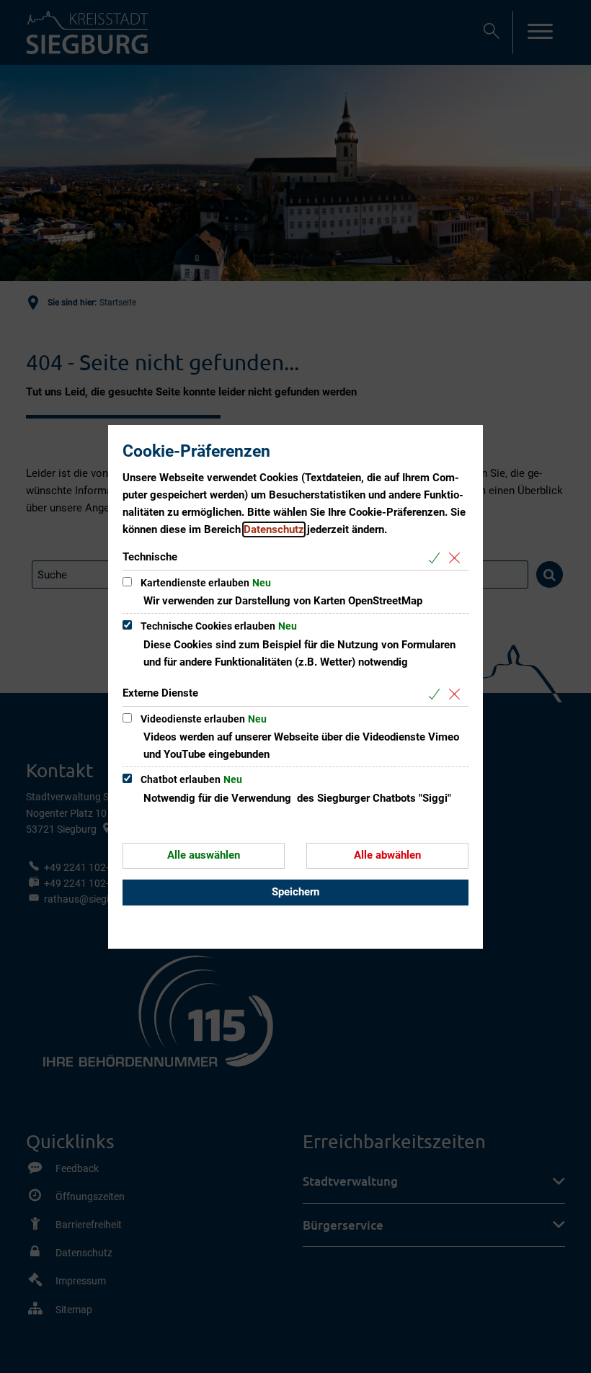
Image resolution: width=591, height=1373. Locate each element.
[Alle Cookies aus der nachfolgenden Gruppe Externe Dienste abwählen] (457, 694)
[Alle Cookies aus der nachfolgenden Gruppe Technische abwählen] (457, 558)
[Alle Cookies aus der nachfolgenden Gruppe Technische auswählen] (437, 558)
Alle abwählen (387, 855)
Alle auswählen (203, 855)
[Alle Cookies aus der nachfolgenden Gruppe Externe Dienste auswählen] (437, 694)
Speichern (295, 891)
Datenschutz (274, 529)
